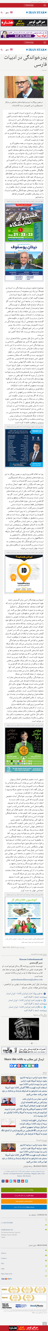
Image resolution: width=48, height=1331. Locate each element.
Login (2, 1269)
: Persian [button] (29, 5)
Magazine (34, 1174)
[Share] (36, 1066)
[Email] (33, 1066)
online (39, 1174)
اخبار (16, 1171)
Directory (28, 1176)
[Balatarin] (29, 1066)
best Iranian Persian (15, 1174)
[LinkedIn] (22, 1066)
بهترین (37, 1171)
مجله (34, 1171)
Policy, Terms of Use (6, 1274)
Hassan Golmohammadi (31, 960)
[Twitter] (15, 1066)
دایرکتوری (27, 1171)
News (21, 1174)
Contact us (4, 1258)
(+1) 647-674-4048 (7, 1223)
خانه (46, 2)
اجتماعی (12, 1171)
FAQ (2, 1263)
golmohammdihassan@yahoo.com (27, 980)
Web (24, 1176)
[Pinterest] (18, 1066)
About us (3, 1253)
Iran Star (5, 1174)
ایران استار (41, 1171)
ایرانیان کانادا (22, 1171)
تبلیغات (8, 1171)
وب (31, 1171)
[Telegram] (26, 1066)
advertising (27, 1174)
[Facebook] (11, 1066)
